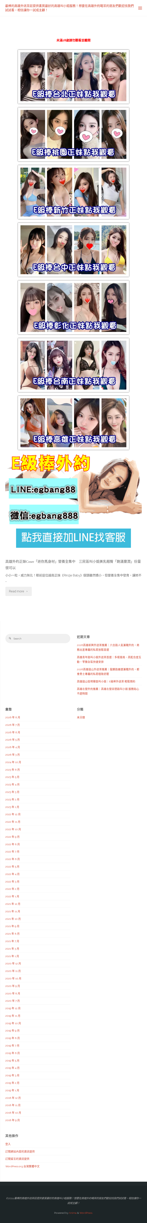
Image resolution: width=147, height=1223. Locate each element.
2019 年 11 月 (12, 1015)
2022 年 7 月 (12, 851)
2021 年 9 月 (12, 926)
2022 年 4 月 (12, 874)
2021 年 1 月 (12, 956)
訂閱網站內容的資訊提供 (20, 1151)
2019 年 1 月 (12, 1090)
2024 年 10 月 (13, 762)
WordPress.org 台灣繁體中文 (22, 1166)
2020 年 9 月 (12, 985)
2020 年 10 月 (13, 978)
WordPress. (86, 1212)
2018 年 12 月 (13, 1097)
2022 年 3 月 (12, 881)
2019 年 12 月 (13, 1008)
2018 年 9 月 (12, 1120)
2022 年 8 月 (12, 844)
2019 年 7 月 (12, 1045)
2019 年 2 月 (12, 1082)
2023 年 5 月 (12, 776)
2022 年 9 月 (12, 836)
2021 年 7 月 (12, 941)
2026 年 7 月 (12, 724)
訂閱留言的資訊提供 (17, 1158)
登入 (8, 1144)
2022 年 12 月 (13, 814)
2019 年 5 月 (12, 1060)
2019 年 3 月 (12, 1075)
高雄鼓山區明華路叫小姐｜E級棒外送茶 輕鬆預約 (106, 681)
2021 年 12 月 (12, 903)
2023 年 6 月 (12, 769)
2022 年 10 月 (13, 829)
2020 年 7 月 (12, 1000)
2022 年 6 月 (12, 859)
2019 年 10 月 (13, 1023)
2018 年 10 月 (13, 1112)
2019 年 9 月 (12, 1030)
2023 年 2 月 (12, 799)
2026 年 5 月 (12, 739)
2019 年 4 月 (12, 1067)
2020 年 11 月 (13, 970)
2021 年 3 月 (12, 948)
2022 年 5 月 (12, 866)
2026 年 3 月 (12, 754)
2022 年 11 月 (12, 821)
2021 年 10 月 (13, 918)
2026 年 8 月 (12, 717)
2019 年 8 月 (12, 1038)
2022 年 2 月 (12, 888)
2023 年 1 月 (12, 806)
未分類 (81, 717)
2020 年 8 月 (12, 993)
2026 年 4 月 (12, 747)
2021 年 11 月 (12, 911)
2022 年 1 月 (12, 896)
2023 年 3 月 (12, 791)
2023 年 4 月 (12, 784)
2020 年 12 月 (13, 963)
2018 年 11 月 (13, 1105)
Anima (72, 1212)
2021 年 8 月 (12, 933)
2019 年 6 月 (12, 1053)
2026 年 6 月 (12, 732)
